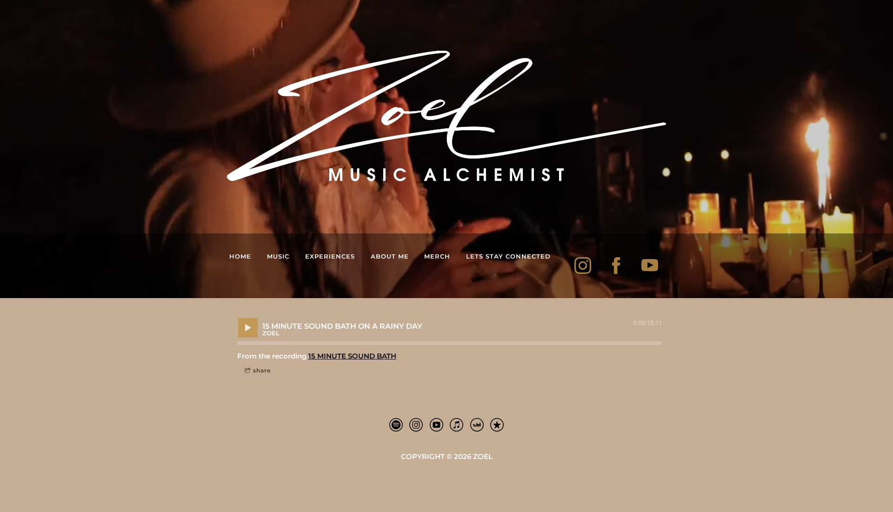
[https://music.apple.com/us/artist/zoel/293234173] (456, 426)
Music (278, 256)
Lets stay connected (508, 256)
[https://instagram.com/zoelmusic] (582, 265)
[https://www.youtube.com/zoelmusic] (649, 265)
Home (240, 256)
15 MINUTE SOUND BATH (352, 356)
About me (390, 256)
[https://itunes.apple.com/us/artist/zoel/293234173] (497, 426)
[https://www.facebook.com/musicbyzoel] (616, 265)
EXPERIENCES (330, 256)
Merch (437, 256)
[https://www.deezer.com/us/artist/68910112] (477, 426)
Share (262, 370)
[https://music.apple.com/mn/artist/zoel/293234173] (436, 426)
